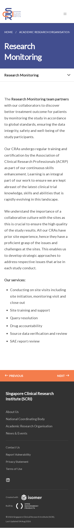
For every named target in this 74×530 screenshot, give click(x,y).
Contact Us (13, 447)
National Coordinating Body (25, 419)
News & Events (16, 433)
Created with (12, 497)
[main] (37, 202)
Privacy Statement (17, 461)
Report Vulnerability (18, 454)
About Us (12, 412)
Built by (9, 505)
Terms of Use (14, 468)
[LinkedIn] (9, 480)
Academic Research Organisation (29, 426)
